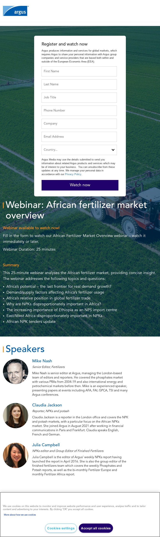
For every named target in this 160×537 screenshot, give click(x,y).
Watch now (80, 185)
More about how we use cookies (20, 515)
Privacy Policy (73, 174)
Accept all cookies (96, 528)
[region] (80, 514)
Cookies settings (61, 528)
